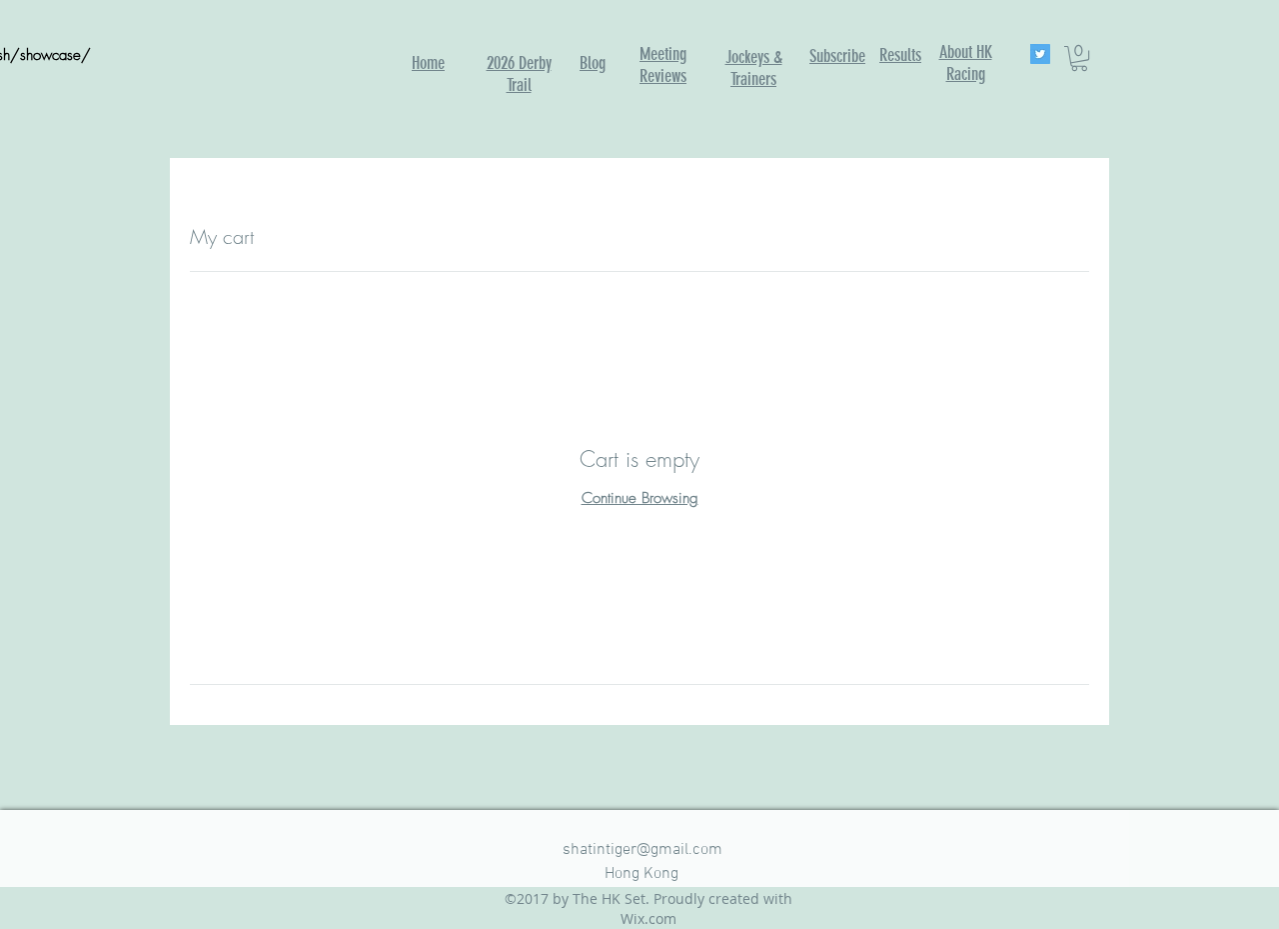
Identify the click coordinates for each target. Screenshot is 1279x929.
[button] (1079, 58)
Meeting (663, 54)
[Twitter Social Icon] (1040, 54)
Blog (593, 63)
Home (428, 63)
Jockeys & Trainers (753, 68)
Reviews (663, 76)
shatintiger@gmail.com (642, 850)
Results (900, 55)
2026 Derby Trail (519, 74)
